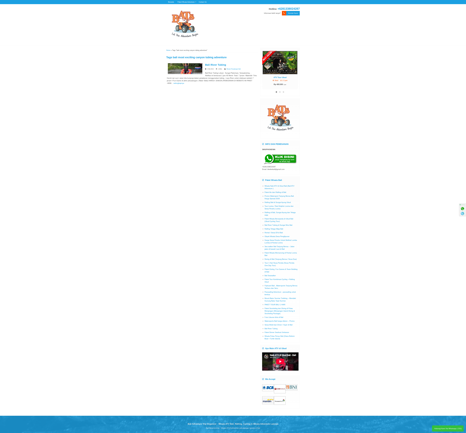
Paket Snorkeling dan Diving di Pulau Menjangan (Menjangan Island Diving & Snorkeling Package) (280, 310)
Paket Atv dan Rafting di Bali (275, 192)
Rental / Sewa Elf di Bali (274, 233)
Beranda (171, 2)
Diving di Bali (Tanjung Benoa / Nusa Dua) (281, 259)
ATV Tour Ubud (280, 77)
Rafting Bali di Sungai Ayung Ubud (278, 202)
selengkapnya (178, 83)
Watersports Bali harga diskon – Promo (280, 321)
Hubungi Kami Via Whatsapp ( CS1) (448, 428)
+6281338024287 (289, 8)
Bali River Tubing (215, 64)
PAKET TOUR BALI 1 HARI (275, 305)
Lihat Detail (282, 62)
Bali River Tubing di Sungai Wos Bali (278, 225)
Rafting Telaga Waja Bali (274, 229)
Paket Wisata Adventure (186, 2)
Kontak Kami (293, 13)
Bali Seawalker (270, 276)
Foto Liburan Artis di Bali (274, 317)
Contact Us (203, 2)
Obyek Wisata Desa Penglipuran (277, 236)
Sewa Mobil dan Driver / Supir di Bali (278, 325)
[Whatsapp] (462, 208)
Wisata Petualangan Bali (233, 69)
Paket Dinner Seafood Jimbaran (277, 332)
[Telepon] (462, 213)
